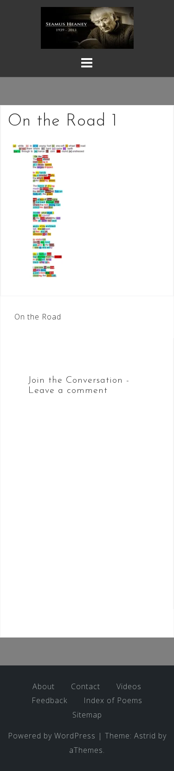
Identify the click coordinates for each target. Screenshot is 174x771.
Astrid (145, 736)
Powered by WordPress (52, 736)
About (43, 686)
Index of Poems (113, 700)
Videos (129, 686)
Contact (85, 686)
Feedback (49, 700)
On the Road (37, 317)
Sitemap (87, 715)
